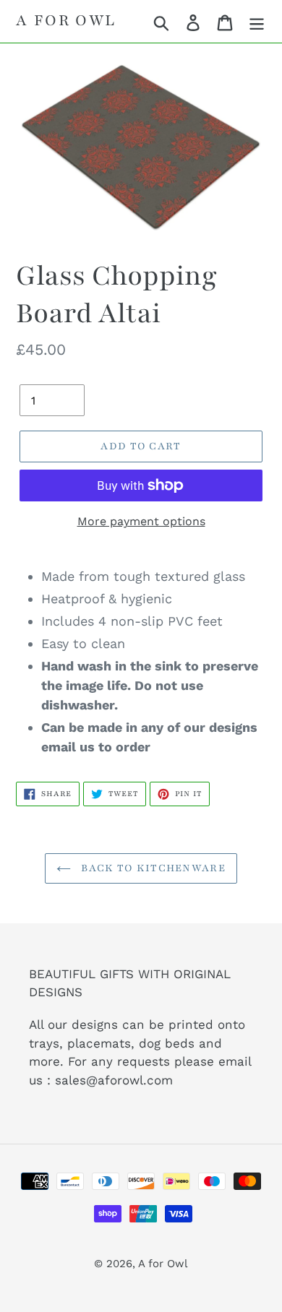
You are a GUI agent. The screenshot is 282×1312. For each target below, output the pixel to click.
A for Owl (66, 21)
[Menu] (257, 21)
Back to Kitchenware (152, 868)
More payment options (141, 521)
